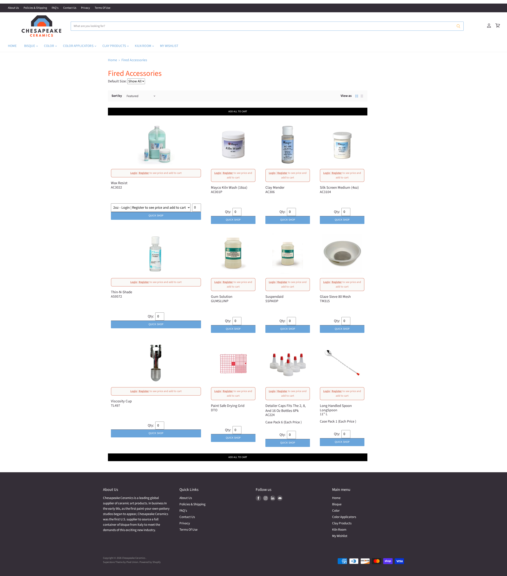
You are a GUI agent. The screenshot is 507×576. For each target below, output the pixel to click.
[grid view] (357, 96)
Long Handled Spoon (336, 405)
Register (144, 173)
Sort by (117, 96)
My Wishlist (169, 46)
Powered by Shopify (150, 562)
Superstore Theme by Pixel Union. (121, 562)
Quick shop (156, 216)
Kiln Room (143, 46)
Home (12, 46)
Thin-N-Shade (121, 292)
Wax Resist (119, 183)
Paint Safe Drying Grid (227, 405)
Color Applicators (78, 46)
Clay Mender (274, 187)
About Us (13, 8)
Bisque (30, 46)
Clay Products (114, 46)
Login (133, 173)
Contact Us (69, 8)
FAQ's (55, 8)
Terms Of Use (102, 8)
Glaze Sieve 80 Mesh (335, 296)
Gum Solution (221, 296)
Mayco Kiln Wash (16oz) (229, 187)
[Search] (458, 26)
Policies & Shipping (35, 8)
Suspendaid (274, 296)
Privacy (85, 8)
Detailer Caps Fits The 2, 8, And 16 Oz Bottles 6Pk (285, 408)
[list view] (362, 96)
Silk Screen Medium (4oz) (339, 187)
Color (49, 46)
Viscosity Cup (121, 401)
